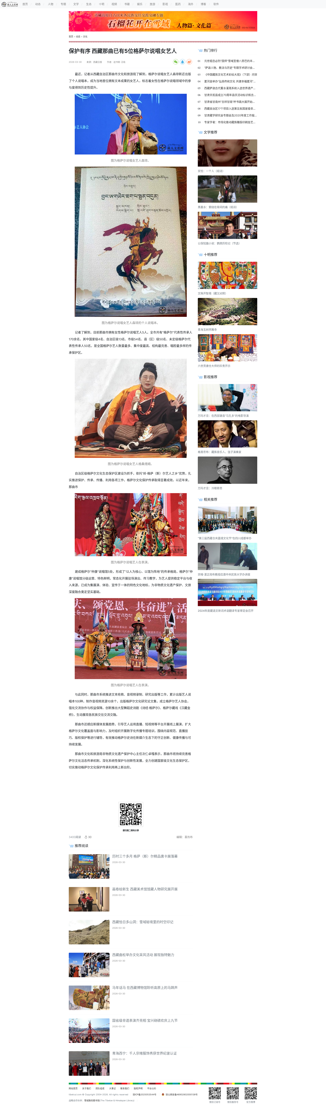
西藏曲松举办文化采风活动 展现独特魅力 (143, 955)
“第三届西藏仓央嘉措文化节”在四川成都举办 (224, 538)
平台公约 (151, 1088)
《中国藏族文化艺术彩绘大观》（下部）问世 (230, 74)
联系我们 (124, 1088)
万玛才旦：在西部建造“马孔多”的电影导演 (223, 415)
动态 (78, 36)
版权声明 (138, 1088)
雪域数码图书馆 (92, 1100)
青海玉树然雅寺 (207, 329)
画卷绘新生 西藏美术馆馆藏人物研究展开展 (145, 889)
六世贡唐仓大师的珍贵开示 (214, 366)
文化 (85, 36)
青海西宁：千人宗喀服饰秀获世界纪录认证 (144, 1053)
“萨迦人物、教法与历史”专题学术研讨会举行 (231, 67)
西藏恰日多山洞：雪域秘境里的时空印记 (142, 922)
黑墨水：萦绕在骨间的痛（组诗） (218, 207)
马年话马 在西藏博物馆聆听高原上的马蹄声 (145, 988)
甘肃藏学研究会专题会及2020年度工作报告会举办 (234, 115)
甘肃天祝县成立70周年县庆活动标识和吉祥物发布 (234, 95)
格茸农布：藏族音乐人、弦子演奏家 (219, 452)
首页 (71, 36)
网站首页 (73, 1088)
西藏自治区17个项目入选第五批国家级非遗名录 (232, 108)
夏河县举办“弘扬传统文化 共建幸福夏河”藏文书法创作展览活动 (242, 81)
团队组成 (100, 1088)
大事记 (112, 1088)
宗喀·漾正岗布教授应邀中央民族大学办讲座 (224, 574)
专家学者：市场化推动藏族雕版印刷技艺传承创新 (234, 122)
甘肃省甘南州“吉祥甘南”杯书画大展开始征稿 (231, 101)
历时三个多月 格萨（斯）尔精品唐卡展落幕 (145, 856)
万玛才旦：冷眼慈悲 (210, 488)
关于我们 (86, 1088)
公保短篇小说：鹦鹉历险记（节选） (219, 243)
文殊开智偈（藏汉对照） (213, 293)
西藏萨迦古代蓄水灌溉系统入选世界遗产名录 (231, 88)
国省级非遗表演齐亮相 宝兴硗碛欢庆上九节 (145, 1021)
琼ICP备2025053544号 (144, 1094)
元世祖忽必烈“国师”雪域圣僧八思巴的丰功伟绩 (232, 61)
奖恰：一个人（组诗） (211, 171)
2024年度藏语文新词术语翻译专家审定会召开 (225, 610)
